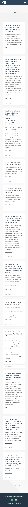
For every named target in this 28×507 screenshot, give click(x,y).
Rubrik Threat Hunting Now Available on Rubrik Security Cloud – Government (13, 334)
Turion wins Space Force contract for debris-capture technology (13, 190)
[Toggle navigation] (24, 2)
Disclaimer (18, 503)
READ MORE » (8, 47)
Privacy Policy (10, 503)
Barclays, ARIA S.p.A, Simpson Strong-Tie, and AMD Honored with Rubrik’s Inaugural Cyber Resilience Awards (13, 268)
